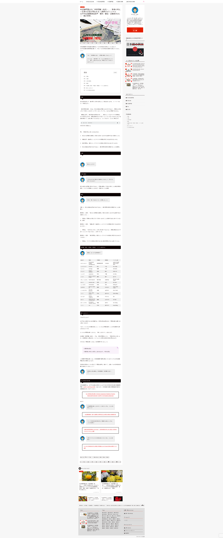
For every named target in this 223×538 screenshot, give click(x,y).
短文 (104, 457)
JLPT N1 (87, 457)
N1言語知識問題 (101, 1)
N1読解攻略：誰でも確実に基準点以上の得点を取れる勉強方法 (100, 414)
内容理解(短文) (97, 457)
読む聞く (129, 109)
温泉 (104, 523)
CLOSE (115, 72)
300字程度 (117, 512)
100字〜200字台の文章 (89, 387)
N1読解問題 (110, 1)
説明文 (112, 526)
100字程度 (82, 457)
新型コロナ (114, 520)
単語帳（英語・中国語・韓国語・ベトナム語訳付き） (98, 85)
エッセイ (92, 457)
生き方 (108, 523)
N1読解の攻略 (119, 1)
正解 (87, 78)
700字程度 (105, 514)
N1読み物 (129, 100)
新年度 (119, 520)
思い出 (104, 520)
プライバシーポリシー (130, 530)
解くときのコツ (90, 87)
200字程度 (111, 512)
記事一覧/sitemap (129, 513)
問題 (87, 76)
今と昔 (104, 517)
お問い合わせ (128, 527)
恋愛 (109, 520)
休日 (109, 517)
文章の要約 (89, 81)
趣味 (104, 528)
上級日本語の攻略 (130, 1)
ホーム (81, 1)
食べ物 (116, 528)
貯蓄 (108, 457)
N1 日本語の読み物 (91, 90)
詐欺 (108, 526)
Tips (128, 106)
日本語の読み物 (90, 1)
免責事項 (127, 533)
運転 (108, 528)
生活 (101, 457)
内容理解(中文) (114, 517)
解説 (87, 83)
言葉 (104, 526)
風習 (112, 528)
